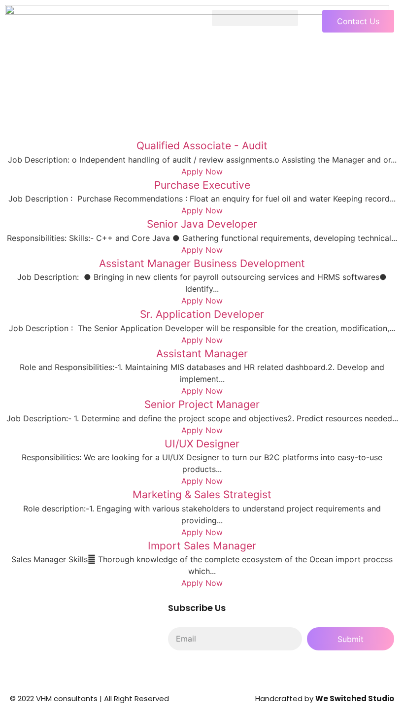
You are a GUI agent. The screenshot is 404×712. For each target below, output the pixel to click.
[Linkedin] (180, 672)
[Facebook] (207, 672)
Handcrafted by (324, 698)
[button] (255, 18)
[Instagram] (234, 672)
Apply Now (202, 171)
